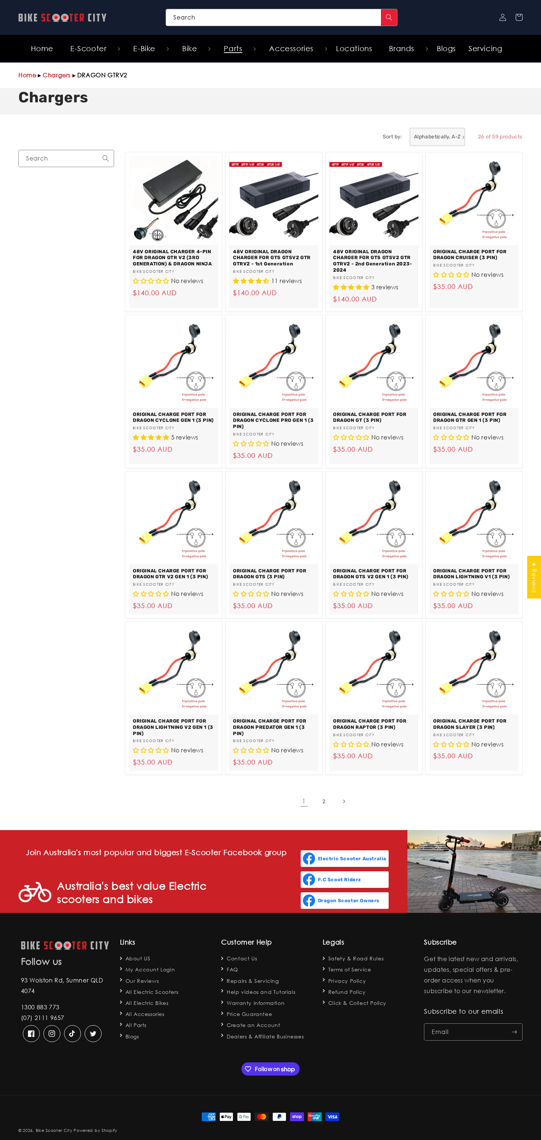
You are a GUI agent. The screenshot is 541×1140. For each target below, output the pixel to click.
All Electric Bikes (147, 1002)
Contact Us (242, 958)
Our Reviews (142, 980)
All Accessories (145, 1013)
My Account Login (150, 969)
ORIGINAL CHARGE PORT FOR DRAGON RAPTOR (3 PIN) (369, 724)
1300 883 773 (40, 1007)
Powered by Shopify (95, 1130)
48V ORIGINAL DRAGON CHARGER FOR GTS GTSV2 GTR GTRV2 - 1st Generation (272, 258)
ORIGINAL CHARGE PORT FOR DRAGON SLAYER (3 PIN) (469, 724)
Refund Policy (347, 991)
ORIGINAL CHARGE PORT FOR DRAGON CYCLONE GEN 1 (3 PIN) (173, 417)
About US (138, 958)
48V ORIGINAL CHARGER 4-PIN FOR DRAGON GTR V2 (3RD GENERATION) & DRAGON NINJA (172, 258)
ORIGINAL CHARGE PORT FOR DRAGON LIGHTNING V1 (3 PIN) (471, 574)
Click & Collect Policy (357, 1002)
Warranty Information (255, 1002)
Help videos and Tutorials (261, 991)
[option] (173, 232)
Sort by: (392, 137)
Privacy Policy (347, 980)
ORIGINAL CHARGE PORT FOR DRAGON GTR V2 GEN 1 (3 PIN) (170, 574)
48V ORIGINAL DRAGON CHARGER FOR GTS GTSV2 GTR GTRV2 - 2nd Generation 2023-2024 (372, 261)
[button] (91, 48)
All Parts (135, 1024)
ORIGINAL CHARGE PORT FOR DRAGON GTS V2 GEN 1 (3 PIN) (370, 574)
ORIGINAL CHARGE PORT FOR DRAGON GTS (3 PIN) (269, 574)
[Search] (389, 17)
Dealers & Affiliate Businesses (265, 1036)
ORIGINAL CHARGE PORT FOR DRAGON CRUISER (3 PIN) (469, 255)
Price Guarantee (249, 1013)
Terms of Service (349, 969)
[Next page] (344, 801)
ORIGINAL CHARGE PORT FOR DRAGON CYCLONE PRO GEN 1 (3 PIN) (273, 421)
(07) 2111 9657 (42, 1017)
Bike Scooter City (54, 1130)
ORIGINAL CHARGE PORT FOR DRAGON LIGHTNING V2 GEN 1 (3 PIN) (173, 727)
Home (27, 75)
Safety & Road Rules (355, 958)
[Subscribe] (514, 1032)
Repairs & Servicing (253, 980)
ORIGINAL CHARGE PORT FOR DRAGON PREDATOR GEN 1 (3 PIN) (269, 727)
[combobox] (281, 17)
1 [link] (304, 801)
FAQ (232, 969)
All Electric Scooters (151, 991)
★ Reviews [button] (534, 576)
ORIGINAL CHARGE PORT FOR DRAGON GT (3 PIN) (369, 417)
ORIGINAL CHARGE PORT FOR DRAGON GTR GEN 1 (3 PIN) (469, 417)
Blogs (132, 1036)
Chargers (57, 75)
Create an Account (253, 1024)
